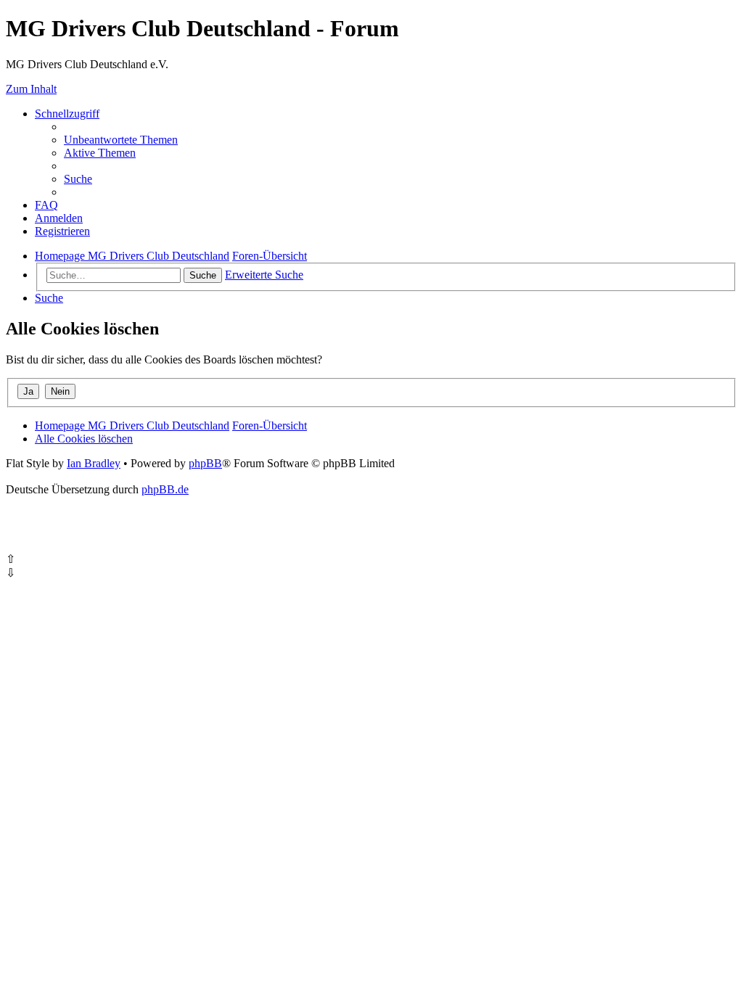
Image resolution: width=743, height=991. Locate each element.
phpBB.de (165, 489)
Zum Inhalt (31, 89)
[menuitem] (121, 139)
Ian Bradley (93, 463)
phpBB (205, 463)
